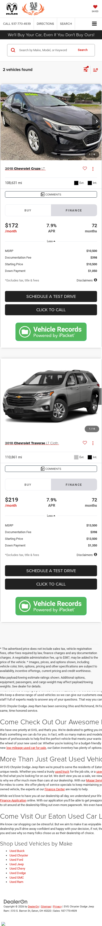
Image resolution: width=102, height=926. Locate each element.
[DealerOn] (16, 901)
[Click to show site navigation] (94, 24)
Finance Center (55, 789)
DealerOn (33, 906)
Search (83, 50)
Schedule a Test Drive (51, 296)
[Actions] (93, 169)
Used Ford (16, 859)
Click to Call (51, 310)
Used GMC (16, 877)
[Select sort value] (94, 70)
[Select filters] (86, 70)
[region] (51, 259)
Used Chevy (17, 868)
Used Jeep (16, 864)
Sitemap (46, 906)
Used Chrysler (18, 855)
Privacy (57, 906)
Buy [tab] (28, 210)
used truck (62, 771)
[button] (17, 24)
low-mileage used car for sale (26, 748)
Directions (45, 23)
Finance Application (13, 800)
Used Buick (17, 851)
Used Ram (16, 882)
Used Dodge (17, 873)
